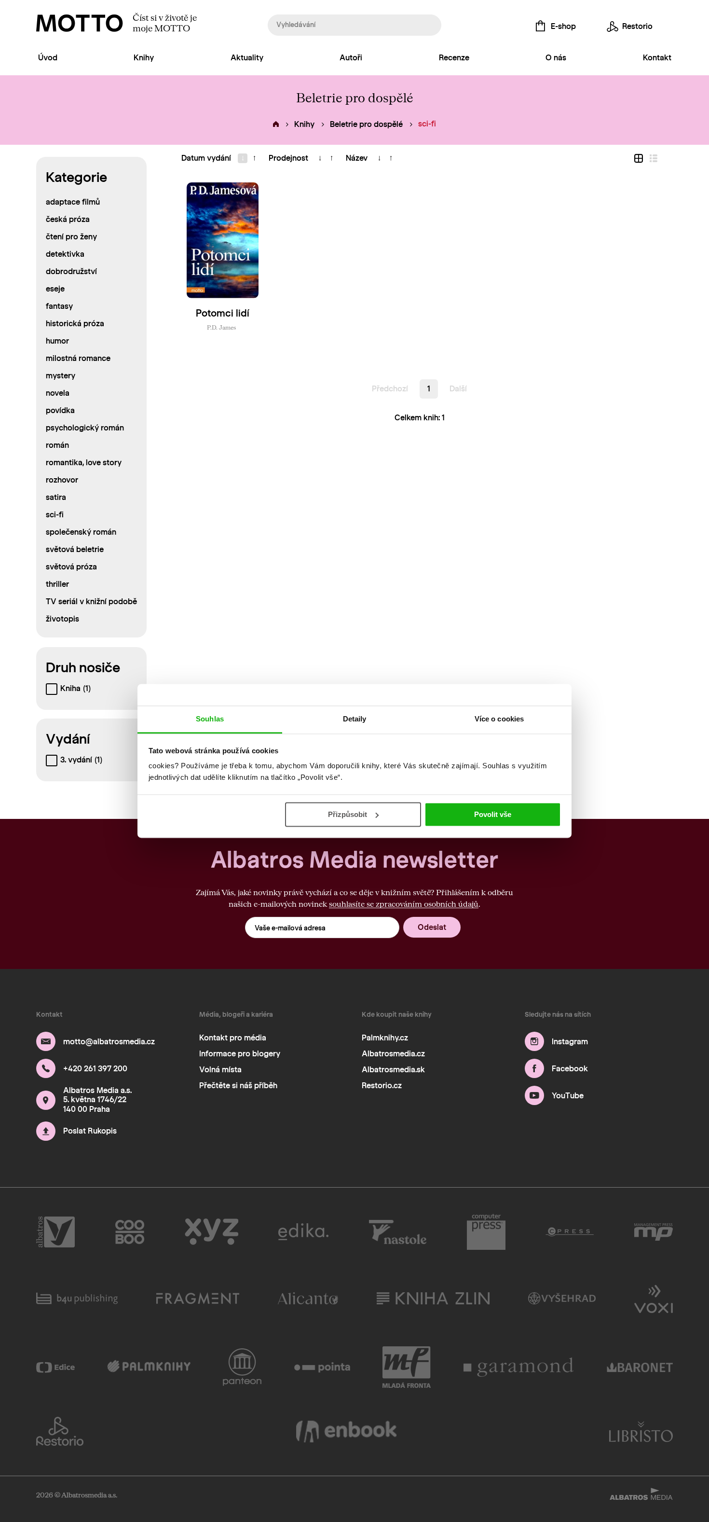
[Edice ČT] (55, 1367)
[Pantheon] (242, 1367)
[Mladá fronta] (406, 1367)
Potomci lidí (222, 313)
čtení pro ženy (71, 236)
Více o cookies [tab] (499, 719)
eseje (55, 288)
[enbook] (346, 1431)
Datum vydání (206, 158)
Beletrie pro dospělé (366, 124)
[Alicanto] (308, 1298)
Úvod (47, 57)
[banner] (79, 23)
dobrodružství (71, 271)
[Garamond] (519, 1367)
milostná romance (78, 358)
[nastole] (397, 1232)
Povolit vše (492, 814)
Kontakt (657, 57)
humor (57, 341)
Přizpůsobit (347, 814)
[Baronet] (640, 1367)
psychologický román (85, 427)
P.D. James (221, 327)
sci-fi (55, 514)
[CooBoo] (130, 1232)
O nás (555, 57)
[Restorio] (60, 1431)
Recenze (454, 57)
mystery (60, 375)
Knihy (144, 57)
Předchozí (390, 388)
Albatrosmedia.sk (393, 1069)
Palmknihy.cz (385, 1037)
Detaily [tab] (355, 719)
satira (56, 497)
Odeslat (432, 927)
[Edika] (303, 1232)
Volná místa (220, 1069)
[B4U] (77, 1298)
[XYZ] (211, 1232)
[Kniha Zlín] (433, 1298)
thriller (57, 584)
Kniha (75, 688)
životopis (62, 618)
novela (57, 393)
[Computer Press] (486, 1232)
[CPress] (569, 1232)
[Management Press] (653, 1232)
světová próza (71, 566)
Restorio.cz (382, 1085)
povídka (60, 410)
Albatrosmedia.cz (393, 1053)
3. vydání (81, 759)
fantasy (59, 306)
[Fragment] (198, 1298)
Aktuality (247, 57)
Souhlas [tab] (210, 719)
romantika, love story (84, 462)
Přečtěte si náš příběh (238, 1085)
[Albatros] (55, 1232)
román (57, 445)
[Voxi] (653, 1298)
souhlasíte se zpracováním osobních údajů (403, 903)
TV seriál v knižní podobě (91, 601)
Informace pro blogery (239, 1053)
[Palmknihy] (149, 1367)
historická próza (75, 323)
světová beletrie (75, 549)
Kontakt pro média (232, 1037)
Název (357, 158)
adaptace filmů (73, 202)
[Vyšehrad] (562, 1298)
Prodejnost (288, 158)
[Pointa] (322, 1367)
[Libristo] (641, 1431)
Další (458, 388)
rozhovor (62, 479)
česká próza (68, 219)
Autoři (351, 57)
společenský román (81, 532)
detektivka (65, 254)
